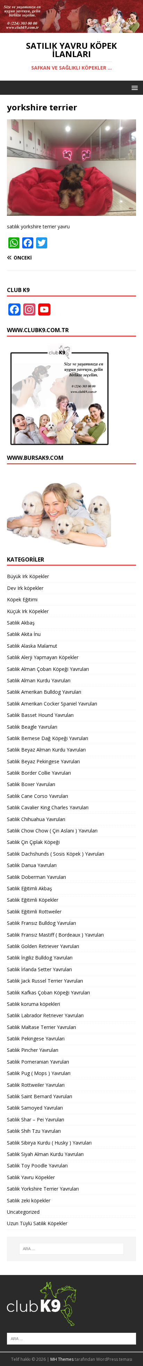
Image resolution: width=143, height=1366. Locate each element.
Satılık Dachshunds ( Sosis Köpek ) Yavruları (55, 853)
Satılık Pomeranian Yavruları (38, 1061)
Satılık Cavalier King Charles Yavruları (48, 807)
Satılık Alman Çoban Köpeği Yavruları (48, 669)
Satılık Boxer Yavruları (31, 784)
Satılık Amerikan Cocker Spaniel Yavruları (52, 703)
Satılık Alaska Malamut (32, 646)
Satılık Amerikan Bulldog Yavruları (44, 692)
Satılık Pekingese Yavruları (36, 1038)
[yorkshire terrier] (71, 211)
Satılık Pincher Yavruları (32, 1050)
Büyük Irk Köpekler (28, 576)
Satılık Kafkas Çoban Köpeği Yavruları (48, 992)
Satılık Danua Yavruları (32, 865)
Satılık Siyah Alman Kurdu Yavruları (45, 1154)
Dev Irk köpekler (25, 588)
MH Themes (62, 1359)
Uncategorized (23, 1212)
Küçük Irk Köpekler (28, 611)
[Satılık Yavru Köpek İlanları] (71, 29)
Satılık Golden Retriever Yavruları (43, 946)
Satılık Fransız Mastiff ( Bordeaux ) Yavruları (55, 934)
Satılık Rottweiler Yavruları (36, 1085)
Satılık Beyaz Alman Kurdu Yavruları (46, 749)
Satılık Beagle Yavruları (32, 726)
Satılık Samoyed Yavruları (35, 1107)
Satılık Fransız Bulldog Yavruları (41, 923)
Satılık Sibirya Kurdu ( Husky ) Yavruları (49, 1142)
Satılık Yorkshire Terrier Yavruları (43, 1188)
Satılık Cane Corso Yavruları (37, 796)
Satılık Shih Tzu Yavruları (34, 1131)
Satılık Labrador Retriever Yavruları (45, 1015)
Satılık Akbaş (21, 622)
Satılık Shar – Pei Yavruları (35, 1119)
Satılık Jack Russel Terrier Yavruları (45, 980)
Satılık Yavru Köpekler (31, 1177)
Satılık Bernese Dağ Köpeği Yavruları (47, 738)
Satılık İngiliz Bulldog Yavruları (40, 957)
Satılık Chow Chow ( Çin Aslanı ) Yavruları (52, 830)
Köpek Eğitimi (22, 599)
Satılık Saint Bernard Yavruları (39, 1096)
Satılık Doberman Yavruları (36, 877)
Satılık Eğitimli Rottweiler (34, 911)
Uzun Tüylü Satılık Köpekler (37, 1223)
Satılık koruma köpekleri (33, 1004)
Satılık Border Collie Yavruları (39, 772)
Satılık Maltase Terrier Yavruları (41, 1027)
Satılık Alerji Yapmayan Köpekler (42, 657)
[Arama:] (72, 1249)
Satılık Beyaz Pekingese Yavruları (43, 761)
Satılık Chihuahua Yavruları (36, 819)
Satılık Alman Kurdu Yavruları (38, 680)
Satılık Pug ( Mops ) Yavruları (38, 1073)
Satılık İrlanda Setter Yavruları (39, 969)
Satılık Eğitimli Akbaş (29, 888)
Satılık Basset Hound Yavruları (40, 715)
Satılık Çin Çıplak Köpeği (33, 842)
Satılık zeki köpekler (28, 1200)
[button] (133, 87)
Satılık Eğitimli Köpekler (32, 899)
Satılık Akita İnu (24, 634)
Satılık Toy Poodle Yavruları (37, 1165)
